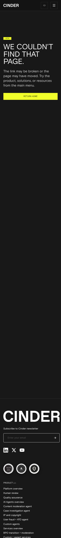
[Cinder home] (11, 5)
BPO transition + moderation (18, 533)
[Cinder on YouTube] (22, 450)
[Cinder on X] (14, 450)
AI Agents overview (13, 502)
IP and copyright (12, 515)
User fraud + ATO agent (15, 519)
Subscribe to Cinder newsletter (20, 428)
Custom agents (11, 524)
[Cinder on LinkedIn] (5, 450)
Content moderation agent (17, 506)
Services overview (13, 528)
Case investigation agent (16, 510)
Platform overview (13, 488)
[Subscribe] (55, 438)
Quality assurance (13, 497)
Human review (10, 493)
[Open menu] (54, 5)
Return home (31, 96)
